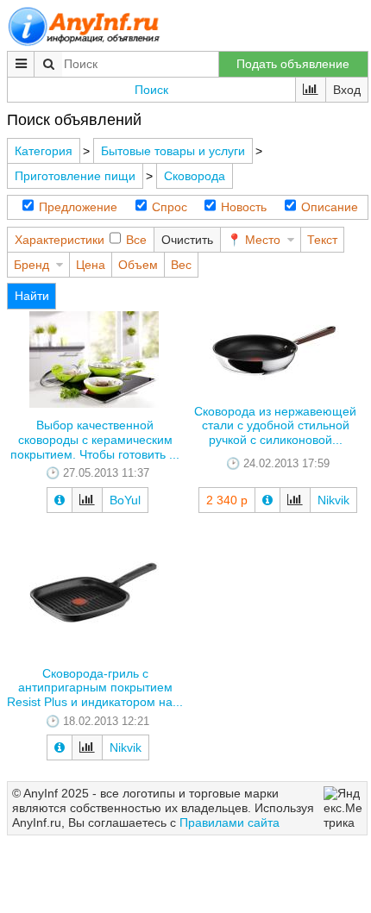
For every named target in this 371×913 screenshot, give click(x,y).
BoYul (125, 500)
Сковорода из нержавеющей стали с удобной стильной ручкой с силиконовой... (275, 425)
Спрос (169, 207)
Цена (90, 265)
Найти (32, 296)
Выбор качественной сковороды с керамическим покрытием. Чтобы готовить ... (94, 439)
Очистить (187, 240)
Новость (244, 207)
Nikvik (333, 500)
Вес (181, 265)
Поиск (151, 90)
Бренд (31, 265)
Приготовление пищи (75, 176)
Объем (138, 265)
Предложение (78, 207)
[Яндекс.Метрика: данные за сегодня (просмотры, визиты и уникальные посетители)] (343, 807)
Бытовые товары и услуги (173, 151)
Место (262, 240)
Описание (329, 207)
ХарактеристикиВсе (81, 240)
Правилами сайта (229, 822)
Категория (43, 151)
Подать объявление (292, 64)
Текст (322, 240)
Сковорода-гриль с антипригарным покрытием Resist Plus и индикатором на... (95, 688)
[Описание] (59, 500)
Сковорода (194, 176)
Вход (347, 90)
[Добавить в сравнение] (87, 500)
